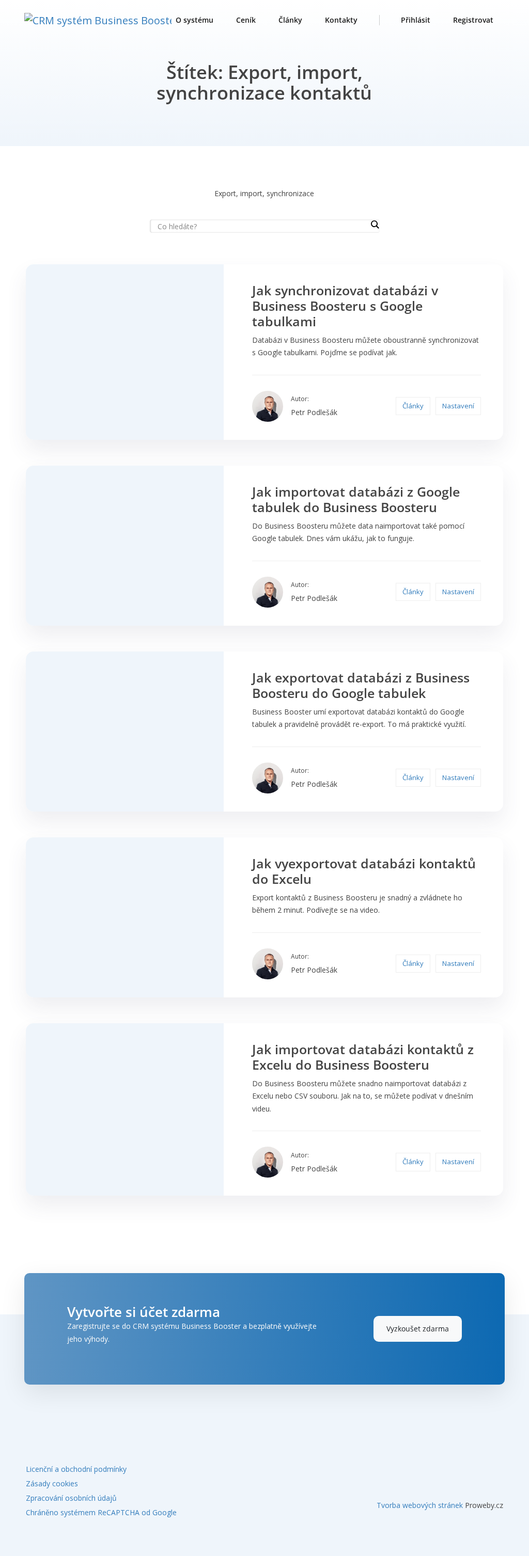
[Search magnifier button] (374, 224)
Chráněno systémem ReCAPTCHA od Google (101, 1512)
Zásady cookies (52, 1483)
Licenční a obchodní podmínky (76, 1469)
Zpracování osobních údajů (71, 1498)
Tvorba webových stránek (420, 1505)
